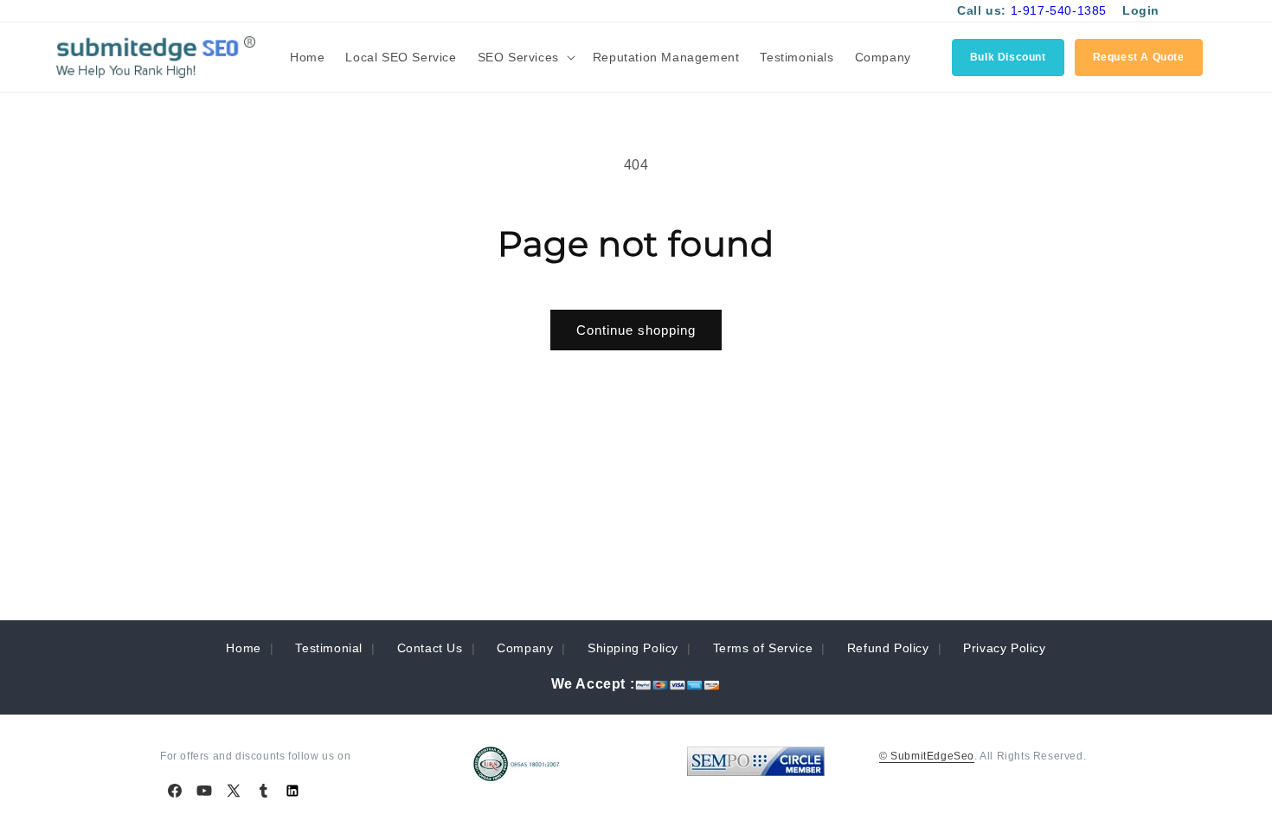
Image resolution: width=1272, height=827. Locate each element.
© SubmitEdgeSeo (926, 756)
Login (1141, 10)
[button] (524, 57)
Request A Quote (1139, 57)
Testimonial (329, 648)
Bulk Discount (1008, 57)
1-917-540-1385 (1059, 10)
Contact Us (430, 648)
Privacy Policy (1004, 648)
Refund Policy (888, 648)
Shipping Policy (633, 648)
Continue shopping (636, 330)
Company (525, 648)
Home (243, 648)
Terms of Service (763, 648)
